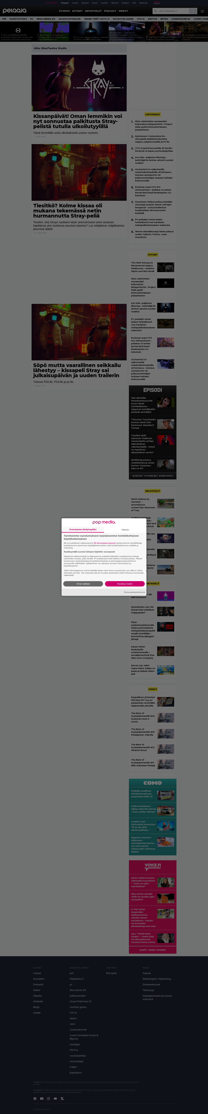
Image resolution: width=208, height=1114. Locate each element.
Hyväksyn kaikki (125, 583)
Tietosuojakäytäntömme (134, 592)
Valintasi (125, 529)
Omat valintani (83, 583)
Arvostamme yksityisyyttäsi (82, 529)
